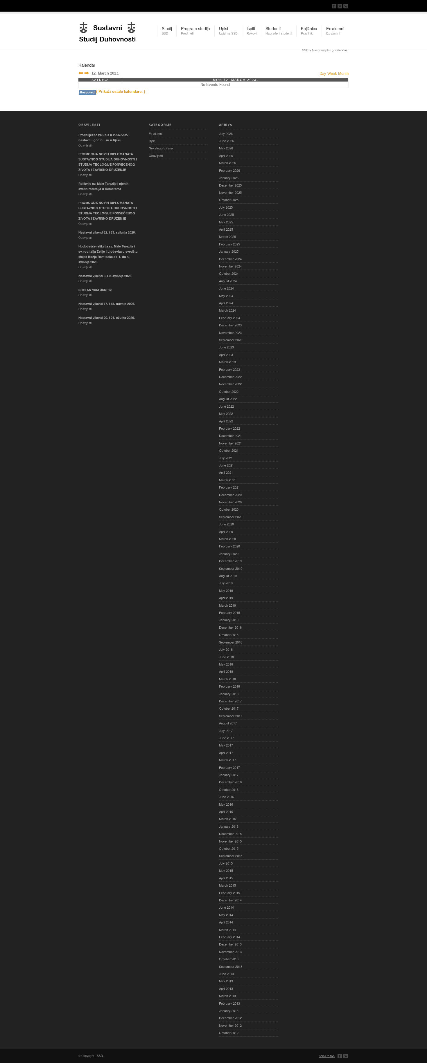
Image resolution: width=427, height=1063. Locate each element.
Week (332, 73)
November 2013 (230, 951)
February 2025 (229, 244)
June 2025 (226, 214)
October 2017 (228, 708)
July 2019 (226, 583)
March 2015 (227, 885)
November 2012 (230, 1025)
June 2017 (226, 737)
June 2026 (226, 140)
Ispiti (152, 140)
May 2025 (226, 222)
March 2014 (227, 929)
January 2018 (228, 693)
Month (343, 73)
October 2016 (228, 789)
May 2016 (226, 804)
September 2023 (230, 339)
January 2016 (228, 826)
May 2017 (226, 745)
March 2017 (227, 760)
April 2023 (226, 354)
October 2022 (228, 391)
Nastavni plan (321, 50)
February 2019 (229, 612)
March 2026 (227, 162)
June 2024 (226, 288)
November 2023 (230, 332)
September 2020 (230, 516)
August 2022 (228, 398)
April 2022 (226, 421)
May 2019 (226, 590)
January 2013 (228, 1010)
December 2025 (230, 185)
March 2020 (227, 538)
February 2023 (229, 369)
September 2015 (230, 855)
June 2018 (226, 657)
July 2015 (226, 863)
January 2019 (228, 619)
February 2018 (229, 686)
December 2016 (230, 782)
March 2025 (227, 236)
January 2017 (228, 774)
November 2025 (230, 192)
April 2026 (226, 155)
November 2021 (230, 443)
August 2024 (228, 281)
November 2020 (230, 502)
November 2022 (230, 384)
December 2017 (230, 701)
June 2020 (226, 524)
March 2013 (227, 995)
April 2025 (226, 229)
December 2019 (230, 560)
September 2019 (230, 568)
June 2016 (226, 796)
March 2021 (227, 480)
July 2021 (226, 457)
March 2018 (227, 679)
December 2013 (230, 944)
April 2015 (226, 878)
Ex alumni (155, 133)
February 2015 (229, 892)
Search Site (346, 6)
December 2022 (230, 376)
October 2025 (228, 199)
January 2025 (228, 251)
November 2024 (230, 266)
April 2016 (226, 811)
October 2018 (228, 634)
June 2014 (226, 907)
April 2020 (226, 531)
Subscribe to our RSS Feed (340, 6)
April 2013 (226, 988)
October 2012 (228, 1032)
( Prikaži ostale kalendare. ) (120, 91)
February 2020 (229, 546)
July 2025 (226, 207)
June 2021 (226, 465)
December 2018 (230, 627)
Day (323, 73)
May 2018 (226, 664)
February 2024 (229, 317)
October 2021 (228, 450)
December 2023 (230, 325)
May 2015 (226, 870)
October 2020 (228, 509)
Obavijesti (156, 155)
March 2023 (227, 361)
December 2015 (230, 833)
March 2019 (227, 605)
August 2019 (228, 575)
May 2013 (226, 981)
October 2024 (228, 273)
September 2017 (230, 715)
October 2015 (228, 848)
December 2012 (230, 1017)
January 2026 (228, 177)
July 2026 (226, 133)
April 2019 (226, 597)
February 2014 (229, 936)
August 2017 (228, 723)
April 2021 (226, 472)
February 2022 (229, 428)
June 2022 (226, 406)
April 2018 (226, 671)
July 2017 (226, 730)
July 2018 (226, 649)
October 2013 (228, 959)
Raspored (87, 92)
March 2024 (227, 310)
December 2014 (230, 900)
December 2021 (230, 435)
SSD (107, 31)
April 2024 (226, 303)
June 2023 (226, 347)
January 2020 (228, 553)
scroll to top (327, 1056)
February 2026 (229, 170)
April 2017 (226, 752)
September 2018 (230, 642)
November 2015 (230, 841)
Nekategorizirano (161, 148)
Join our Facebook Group (334, 6)
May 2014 (226, 914)
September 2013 (230, 966)
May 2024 (226, 295)
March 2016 (227, 818)
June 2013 (226, 973)
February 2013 (229, 1003)
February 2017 (229, 767)
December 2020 (230, 494)
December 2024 (230, 258)
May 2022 (226, 413)
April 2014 (226, 922)
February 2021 (229, 487)
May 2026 (226, 148)
